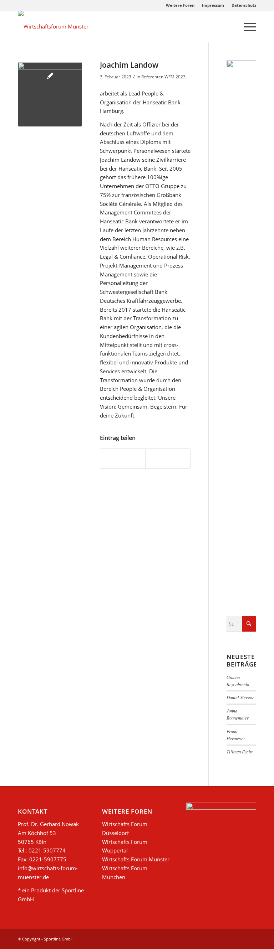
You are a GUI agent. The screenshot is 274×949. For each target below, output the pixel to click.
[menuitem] (180, 5)
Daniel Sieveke (240, 697)
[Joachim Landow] (50, 94)
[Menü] (246, 26)
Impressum (213, 5)
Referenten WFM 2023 (163, 77)
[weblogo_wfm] (53, 26)
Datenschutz (244, 5)
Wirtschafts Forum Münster (135, 859)
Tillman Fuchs (240, 751)
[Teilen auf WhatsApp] (122, 459)
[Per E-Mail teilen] (168, 459)
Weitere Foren (180, 5)
